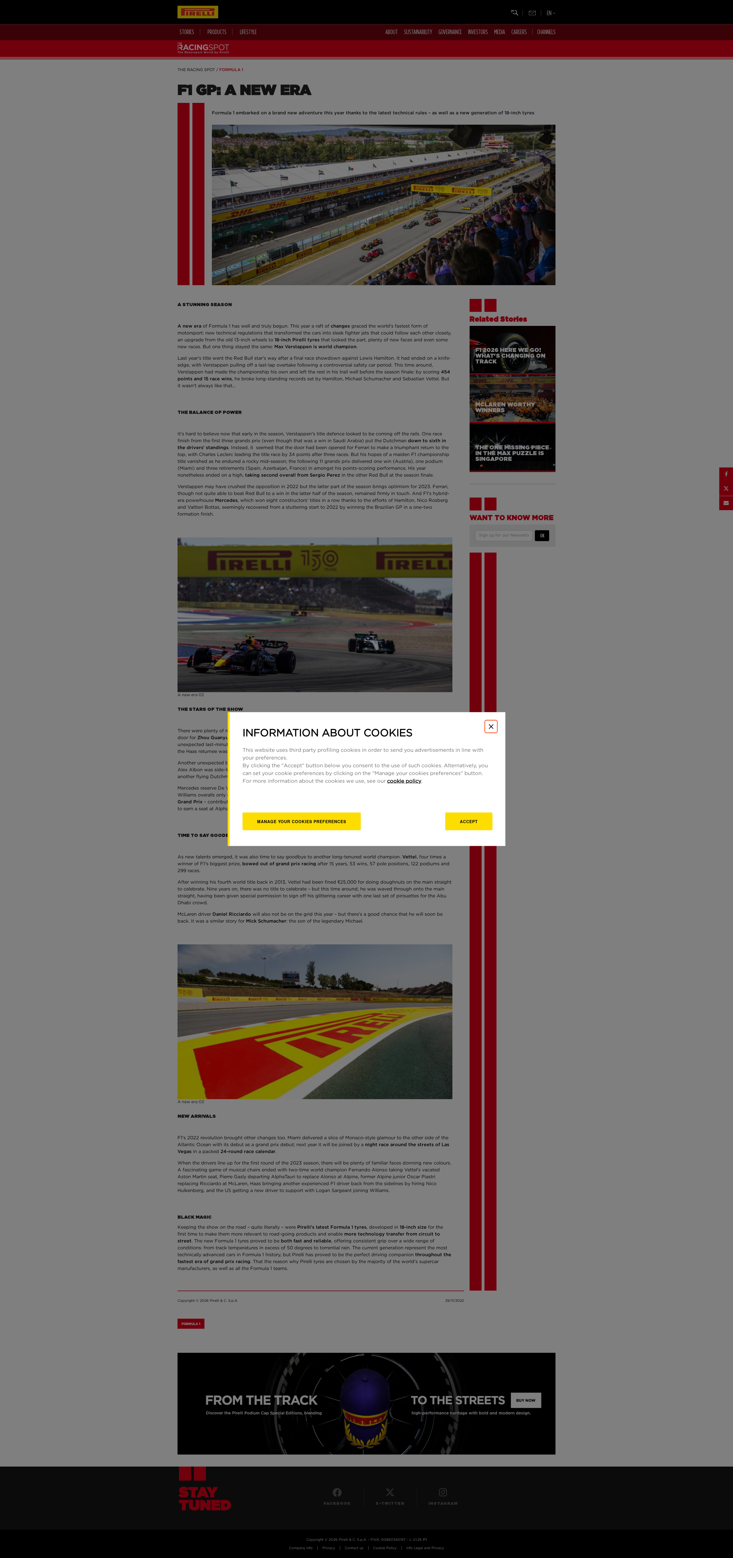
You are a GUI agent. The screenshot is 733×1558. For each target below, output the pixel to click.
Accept (469, 821)
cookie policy (404, 781)
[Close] (491, 726)
